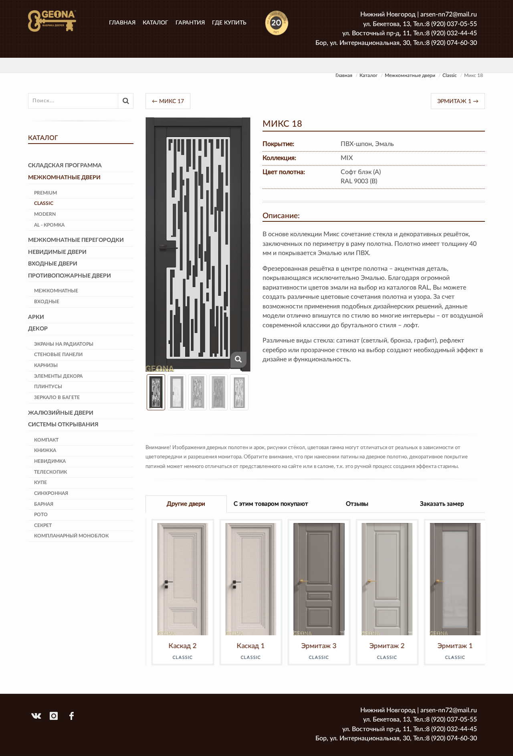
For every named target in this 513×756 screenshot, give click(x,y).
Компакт (46, 440)
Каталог (155, 23)
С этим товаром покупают (271, 504)
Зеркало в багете (57, 397)
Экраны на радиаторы (63, 344)
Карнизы (46, 365)
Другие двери (186, 504)
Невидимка (50, 461)
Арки (36, 317)
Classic (449, 75)
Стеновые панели (58, 354)
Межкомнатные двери (410, 75)
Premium (45, 193)
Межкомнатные (56, 290)
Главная (122, 23)
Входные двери (52, 264)
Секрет (43, 525)
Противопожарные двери (69, 276)
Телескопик (50, 472)
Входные (46, 301)
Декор (38, 329)
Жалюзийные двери (60, 413)
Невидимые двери (57, 252)
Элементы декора (58, 376)
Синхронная (51, 493)
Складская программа (65, 165)
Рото (41, 514)
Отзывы (357, 504)
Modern (45, 214)
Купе (40, 482)
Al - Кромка (49, 225)
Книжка (45, 450)
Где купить (229, 23)
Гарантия (190, 23)
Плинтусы (48, 386)
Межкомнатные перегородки (76, 240)
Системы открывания (63, 425)
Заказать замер (442, 504)
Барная (43, 504)
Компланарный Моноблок (71, 535)
